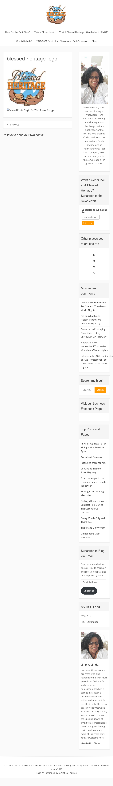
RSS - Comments (89, 621)
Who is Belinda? (24, 41)
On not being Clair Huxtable (90, 535)
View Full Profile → (90, 743)
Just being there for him (93, 462)
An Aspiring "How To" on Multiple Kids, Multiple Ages (93, 447)
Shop (94, 41)
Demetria (85, 329)
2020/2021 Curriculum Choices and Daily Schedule (62, 41)
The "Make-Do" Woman (93, 527)
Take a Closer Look (44, 32)
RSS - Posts (86, 616)
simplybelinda (90, 664)
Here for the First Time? (17, 32)
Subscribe (89, 590)
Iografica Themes (68, 772)
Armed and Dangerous (92, 457)
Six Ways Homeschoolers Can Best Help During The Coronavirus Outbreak (94, 507)
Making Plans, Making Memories (92, 493)
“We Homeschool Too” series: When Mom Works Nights (94, 306)
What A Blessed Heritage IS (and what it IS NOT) (83, 32)
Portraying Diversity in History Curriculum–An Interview (93, 333)
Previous (14, 124)
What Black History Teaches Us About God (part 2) (91, 319)
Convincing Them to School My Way (91, 470)
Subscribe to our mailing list (94, 211)
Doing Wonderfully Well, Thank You (93, 520)
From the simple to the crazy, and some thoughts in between (94, 482)
